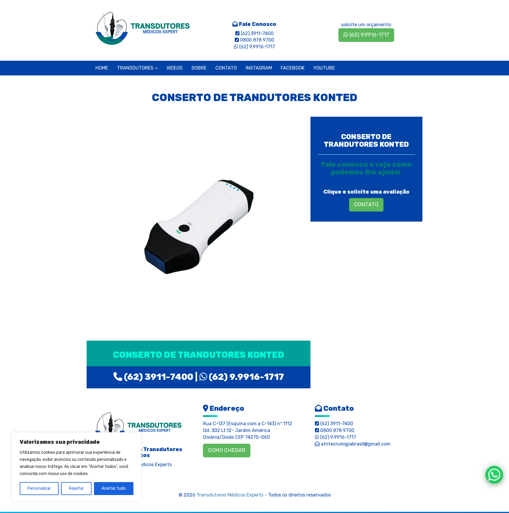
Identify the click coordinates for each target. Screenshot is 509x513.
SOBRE (198, 68)
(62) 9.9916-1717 (368, 35)
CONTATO (226, 68)
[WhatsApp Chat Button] (494, 475)
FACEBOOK (293, 68)
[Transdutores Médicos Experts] (138, 426)
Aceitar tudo (114, 488)
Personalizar (39, 488)
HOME (101, 68)
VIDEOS (174, 68)
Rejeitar (76, 488)
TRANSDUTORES (136, 68)
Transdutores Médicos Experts (229, 495)
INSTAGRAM (259, 68)
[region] (76, 466)
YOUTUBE (324, 68)
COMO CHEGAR (226, 450)
